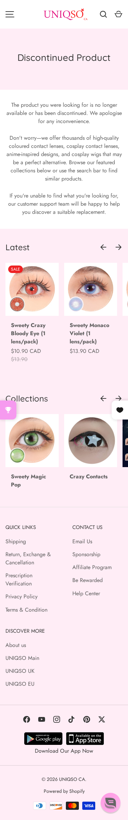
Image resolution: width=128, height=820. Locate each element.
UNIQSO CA (72, 779)
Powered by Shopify (64, 791)
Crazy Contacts (89, 476)
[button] (110, 803)
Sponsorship (86, 554)
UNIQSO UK (19, 671)
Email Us (82, 541)
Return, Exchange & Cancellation (28, 558)
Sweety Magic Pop (28, 481)
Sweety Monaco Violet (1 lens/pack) (89, 333)
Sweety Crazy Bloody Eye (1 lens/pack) (28, 333)
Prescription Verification (18, 579)
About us (15, 645)
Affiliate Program (92, 567)
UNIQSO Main (22, 658)
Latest (17, 247)
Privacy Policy (21, 596)
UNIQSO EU (19, 684)
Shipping (15, 541)
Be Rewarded (87, 580)
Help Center (86, 593)
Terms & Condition (26, 610)
